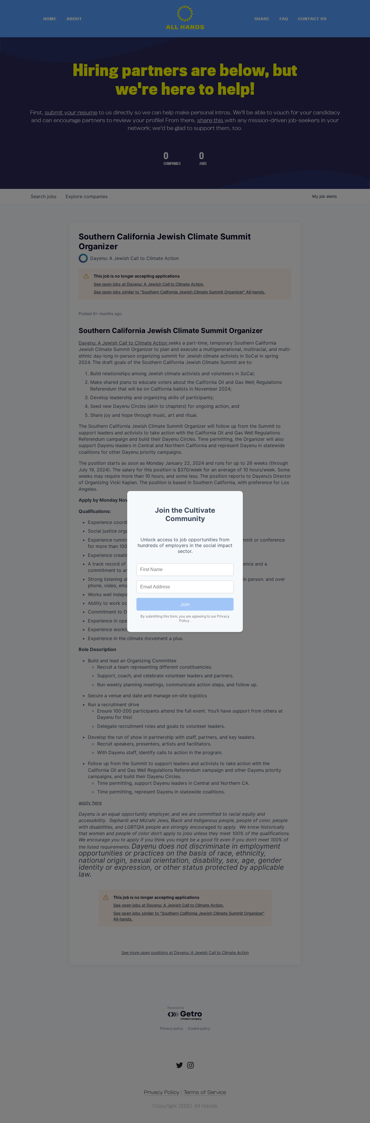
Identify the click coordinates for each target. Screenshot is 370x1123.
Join (185, 604)
